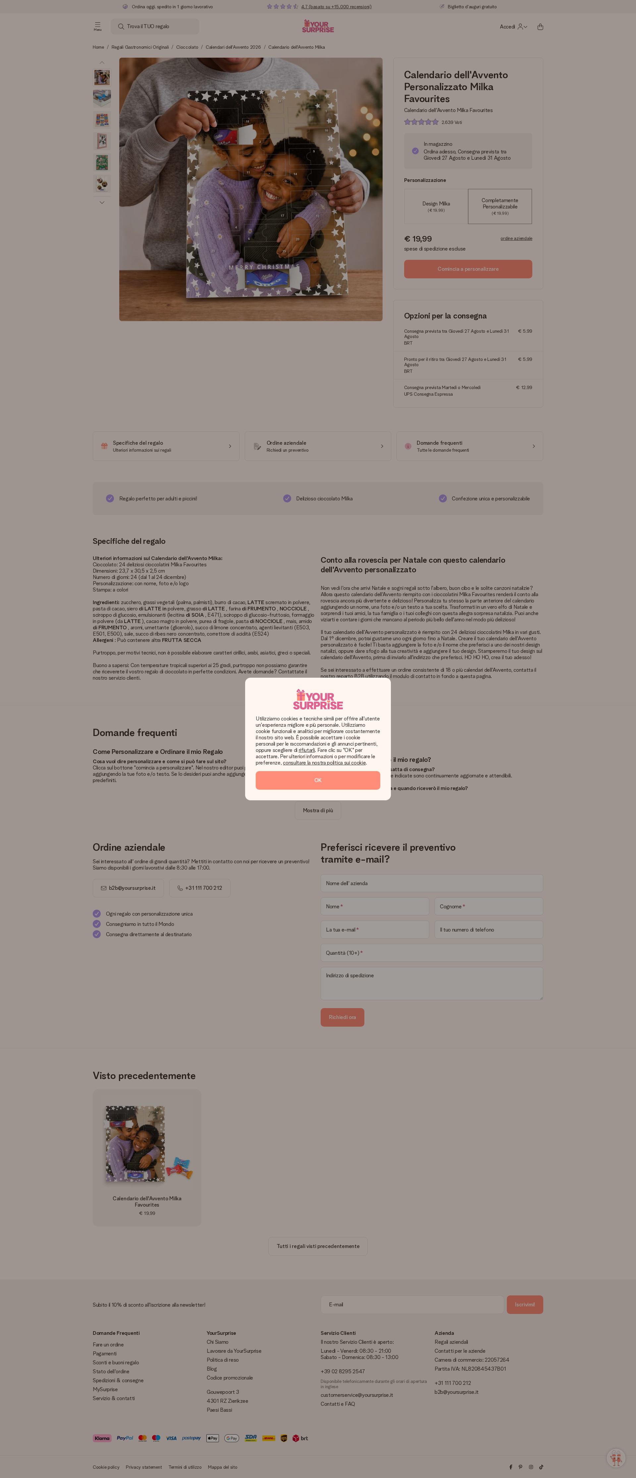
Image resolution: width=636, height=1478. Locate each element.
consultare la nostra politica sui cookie (324, 763)
